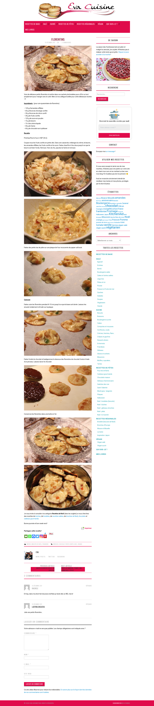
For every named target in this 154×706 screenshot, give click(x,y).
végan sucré (101, 228)
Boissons (100, 316)
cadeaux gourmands (31, 519)
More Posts (40, 557)
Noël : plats (101, 411)
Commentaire (30, 633)
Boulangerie (103, 203)
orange (80, 544)
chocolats (82, 516)
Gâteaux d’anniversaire (105, 381)
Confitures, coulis (103, 330)
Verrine (115, 225)
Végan (100, 24)
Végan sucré (101, 445)
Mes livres (29, 29)
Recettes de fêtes (66, 24)
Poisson (116, 220)
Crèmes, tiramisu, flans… (106, 333)
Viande (99, 306)
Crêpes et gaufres (103, 337)
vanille (107, 224)
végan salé (122, 225)
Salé (45, 24)
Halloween (100, 214)
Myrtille (113, 217)
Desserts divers (102, 340)
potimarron (111, 222)
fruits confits (69, 544)
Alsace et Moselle (103, 428)
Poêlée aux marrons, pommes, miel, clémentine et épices (71, 569)
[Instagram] (41, 535)
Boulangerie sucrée (104, 320)
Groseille (120, 211)
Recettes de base (32, 24)
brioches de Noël (72, 516)
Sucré (52, 24)
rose (122, 222)
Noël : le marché (103, 415)
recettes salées (57, 516)
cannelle (119, 203)
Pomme (124, 219)
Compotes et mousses (105, 326)
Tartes (99, 364)
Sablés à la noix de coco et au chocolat (45, 569)
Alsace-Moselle (108, 198)
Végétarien (101, 303)
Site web (27, 673)
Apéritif (100, 262)
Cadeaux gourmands (104, 374)
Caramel (125, 203)
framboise (101, 211)
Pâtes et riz (101, 282)
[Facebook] (33, 535)
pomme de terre (101, 222)
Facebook (61, 557)
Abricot (98, 198)
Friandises (45, 544)
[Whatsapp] (29, 535)
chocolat (62, 544)
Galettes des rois (103, 384)
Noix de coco (119, 217)
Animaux (99, 200)
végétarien (113, 227)
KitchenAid (116, 214)
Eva (58, 42)
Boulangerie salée (103, 272)
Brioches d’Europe (103, 425)
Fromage (112, 211)
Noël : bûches (102, 405)
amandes (120, 197)
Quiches (100, 292)
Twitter (51, 557)
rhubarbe (117, 222)
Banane (115, 200)
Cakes (99, 323)
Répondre (89, 586)
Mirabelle (98, 217)
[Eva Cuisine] (77, 10)
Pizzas (99, 286)
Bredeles (55, 544)
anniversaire (107, 200)
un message (110, 151)
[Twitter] (37, 535)
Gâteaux (100, 350)
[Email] (26, 535)
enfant (115, 209)
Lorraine (100, 432)
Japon (106, 214)
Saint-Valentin (102, 388)
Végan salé (101, 442)
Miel (125, 214)
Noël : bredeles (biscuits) (106, 401)
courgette (107, 209)
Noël (75, 544)
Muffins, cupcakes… (104, 360)
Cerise (103, 206)
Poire (110, 220)
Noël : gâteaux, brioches (105, 408)
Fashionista (117, 703)
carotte (98, 206)
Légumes (100, 279)
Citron (121, 206)
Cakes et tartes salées (105, 275)
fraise (120, 209)
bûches (38, 516)
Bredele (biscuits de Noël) (34, 544)
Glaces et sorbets (103, 354)
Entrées (100, 265)
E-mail (27, 664)
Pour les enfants (103, 371)
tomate (99, 225)
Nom (26, 654)
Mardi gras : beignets (104, 391)
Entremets (101, 343)
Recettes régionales (86, 24)
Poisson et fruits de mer (105, 289)
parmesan (105, 220)
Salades (100, 296)
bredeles (46, 516)
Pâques (100, 394)
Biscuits (100, 313)
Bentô (99, 269)
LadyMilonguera (38, 606)
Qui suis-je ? (111, 24)
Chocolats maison (103, 377)
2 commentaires (66, 42)
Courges (99, 209)
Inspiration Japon (103, 435)
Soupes (100, 299)
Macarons (100, 357)
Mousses (106, 217)
